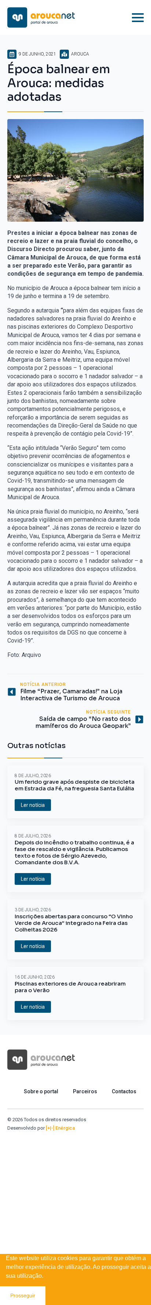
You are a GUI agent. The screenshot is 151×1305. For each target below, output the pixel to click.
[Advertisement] (75, 1211)
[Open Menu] (138, 18)
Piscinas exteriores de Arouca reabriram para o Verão (70, 987)
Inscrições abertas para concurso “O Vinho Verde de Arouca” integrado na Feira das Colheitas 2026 (74, 923)
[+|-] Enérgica (60, 1128)
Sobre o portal (41, 1091)
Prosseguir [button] (22, 1295)
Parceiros (85, 1091)
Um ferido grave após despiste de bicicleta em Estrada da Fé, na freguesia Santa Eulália (75, 785)
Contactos (124, 1091)
